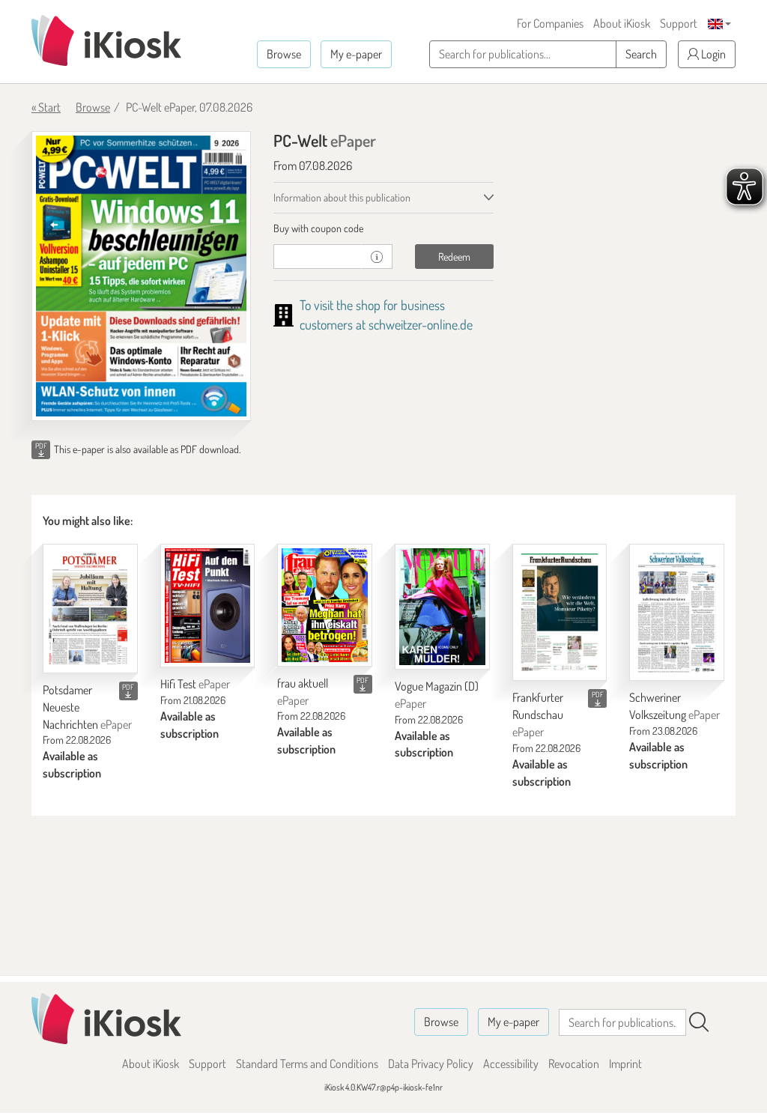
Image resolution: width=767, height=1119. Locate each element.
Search (641, 53)
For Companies (550, 23)
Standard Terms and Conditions (307, 1063)
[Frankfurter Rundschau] (559, 612)
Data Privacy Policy (430, 1063)
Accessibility (511, 1063)
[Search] (698, 1022)
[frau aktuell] (324, 605)
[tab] (383, 228)
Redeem (454, 256)
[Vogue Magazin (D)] (442, 607)
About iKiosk (621, 23)
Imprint (625, 1063)
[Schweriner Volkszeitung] (676, 612)
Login (712, 53)
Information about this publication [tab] (341, 197)
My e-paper (356, 53)
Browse (284, 53)
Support (678, 23)
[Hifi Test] (207, 605)
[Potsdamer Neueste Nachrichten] (90, 608)
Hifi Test (195, 683)
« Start (46, 107)
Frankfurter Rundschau (537, 714)
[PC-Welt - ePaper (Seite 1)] (141, 276)
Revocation (573, 1063)
